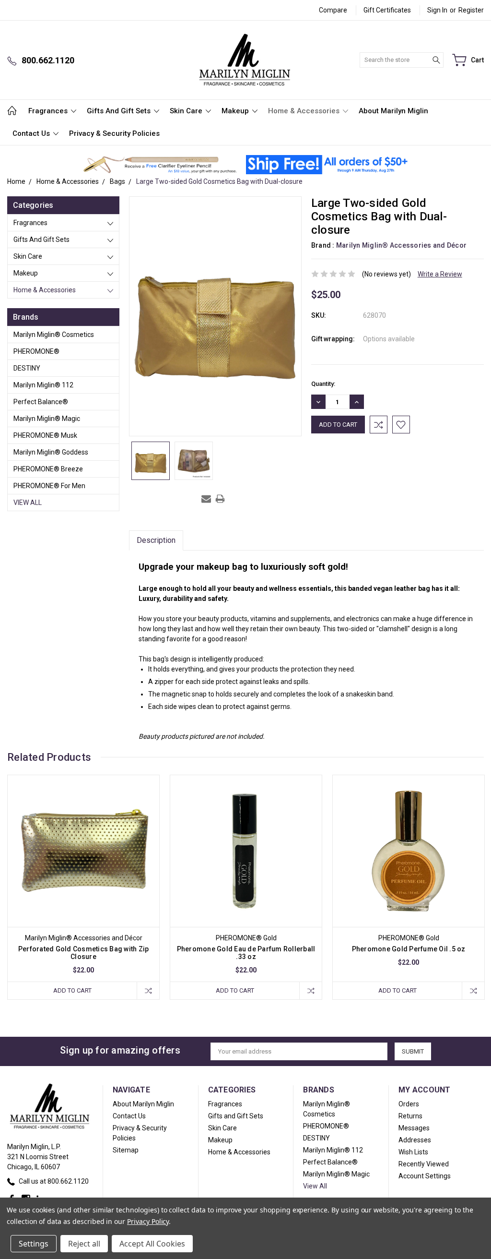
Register (471, 10)
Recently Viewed (423, 1164)
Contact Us (32, 133)
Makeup (236, 111)
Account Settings (424, 1176)
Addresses (414, 1140)
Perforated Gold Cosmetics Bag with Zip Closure (83, 952)
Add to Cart (72, 990)
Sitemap (126, 1150)
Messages (414, 1128)
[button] (160, 165)
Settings (33, 1243)
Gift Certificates (387, 10)
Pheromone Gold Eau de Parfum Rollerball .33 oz (246, 952)
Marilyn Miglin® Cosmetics (53, 334)
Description (156, 540)
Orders (408, 1104)
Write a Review (440, 274)
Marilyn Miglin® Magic (46, 418)
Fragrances (49, 111)
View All (27, 502)
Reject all (84, 1243)
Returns (410, 1116)
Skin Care (187, 111)
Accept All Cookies (152, 1243)
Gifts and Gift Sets (119, 111)
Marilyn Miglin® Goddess (50, 452)
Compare (333, 10)
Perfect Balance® (40, 402)
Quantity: (323, 383)
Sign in (437, 10)
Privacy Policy (148, 1221)
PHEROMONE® (36, 351)
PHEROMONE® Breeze (48, 469)
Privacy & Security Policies (114, 133)
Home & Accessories (304, 111)
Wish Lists (413, 1152)
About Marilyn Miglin (393, 111)
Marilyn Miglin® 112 (43, 385)
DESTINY (26, 368)
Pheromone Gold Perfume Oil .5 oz (409, 949)
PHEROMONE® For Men (49, 486)
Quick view (83, 881)
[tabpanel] (83, 887)
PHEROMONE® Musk (45, 435)
